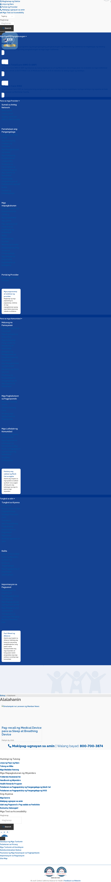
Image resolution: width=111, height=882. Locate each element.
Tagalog (4, 16)
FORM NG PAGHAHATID (10, 777)
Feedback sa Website (72, 881)
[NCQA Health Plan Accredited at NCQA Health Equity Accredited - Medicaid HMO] (55, 878)
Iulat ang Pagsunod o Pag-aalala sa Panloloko (20, 804)
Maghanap (4, 20)
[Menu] (2, 838)
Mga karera (5, 798)
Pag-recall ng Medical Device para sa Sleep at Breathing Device (22, 731)
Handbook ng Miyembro (10, 780)
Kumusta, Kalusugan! (9, 808)
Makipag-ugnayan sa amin (11, 801)
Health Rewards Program (11, 784)
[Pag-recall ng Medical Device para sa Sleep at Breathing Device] (22, 715)
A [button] (1, 832)
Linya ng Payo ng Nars (9, 763)
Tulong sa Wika (6, 766)
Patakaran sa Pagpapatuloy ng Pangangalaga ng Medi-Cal (25, 787)
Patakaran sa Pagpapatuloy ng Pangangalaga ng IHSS (23, 790)
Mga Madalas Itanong (9, 770)
